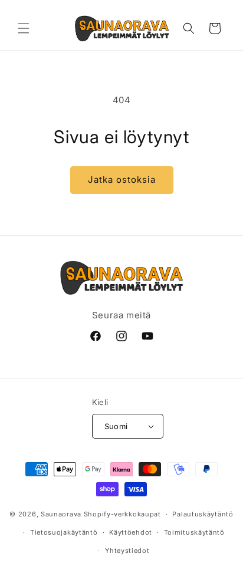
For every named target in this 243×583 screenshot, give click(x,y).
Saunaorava (61, 514)
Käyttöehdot (130, 532)
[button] (24, 28)
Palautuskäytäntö (202, 514)
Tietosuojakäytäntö (64, 532)
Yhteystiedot (127, 550)
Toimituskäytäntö (194, 532)
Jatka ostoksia (122, 179)
